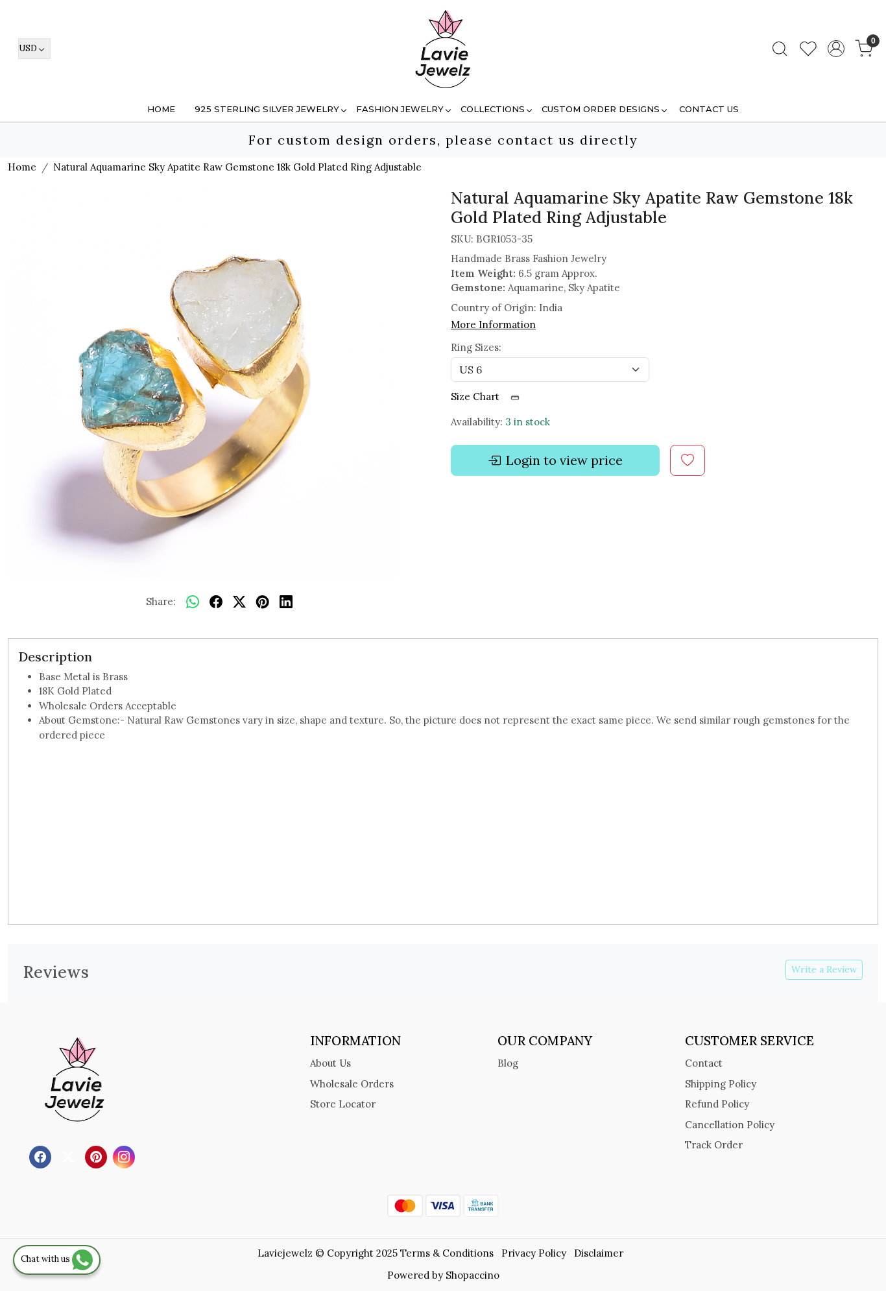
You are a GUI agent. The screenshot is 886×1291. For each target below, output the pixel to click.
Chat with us (46, 1258)
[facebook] (216, 602)
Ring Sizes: (476, 347)
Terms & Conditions (447, 1253)
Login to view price (564, 460)
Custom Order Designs (601, 109)
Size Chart (476, 396)
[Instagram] (125, 1156)
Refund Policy (717, 1104)
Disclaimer (598, 1253)
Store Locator (343, 1104)
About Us (330, 1063)
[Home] (443, 48)
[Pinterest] (97, 1156)
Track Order (714, 1145)
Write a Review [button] (824, 969)
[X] (69, 1156)
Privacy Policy (533, 1253)
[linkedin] (286, 602)
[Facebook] (41, 1156)
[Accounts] (836, 48)
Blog (507, 1063)
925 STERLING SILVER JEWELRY (267, 109)
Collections (493, 109)
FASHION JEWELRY (400, 109)
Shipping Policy (720, 1084)
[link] (779, 49)
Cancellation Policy (729, 1125)
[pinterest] (262, 602)
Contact (704, 1063)
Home (161, 109)
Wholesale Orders (352, 1084)
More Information (493, 324)
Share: (161, 601)
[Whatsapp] (192, 602)
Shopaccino (472, 1275)
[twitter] (239, 602)
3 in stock (527, 422)
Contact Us (709, 109)
